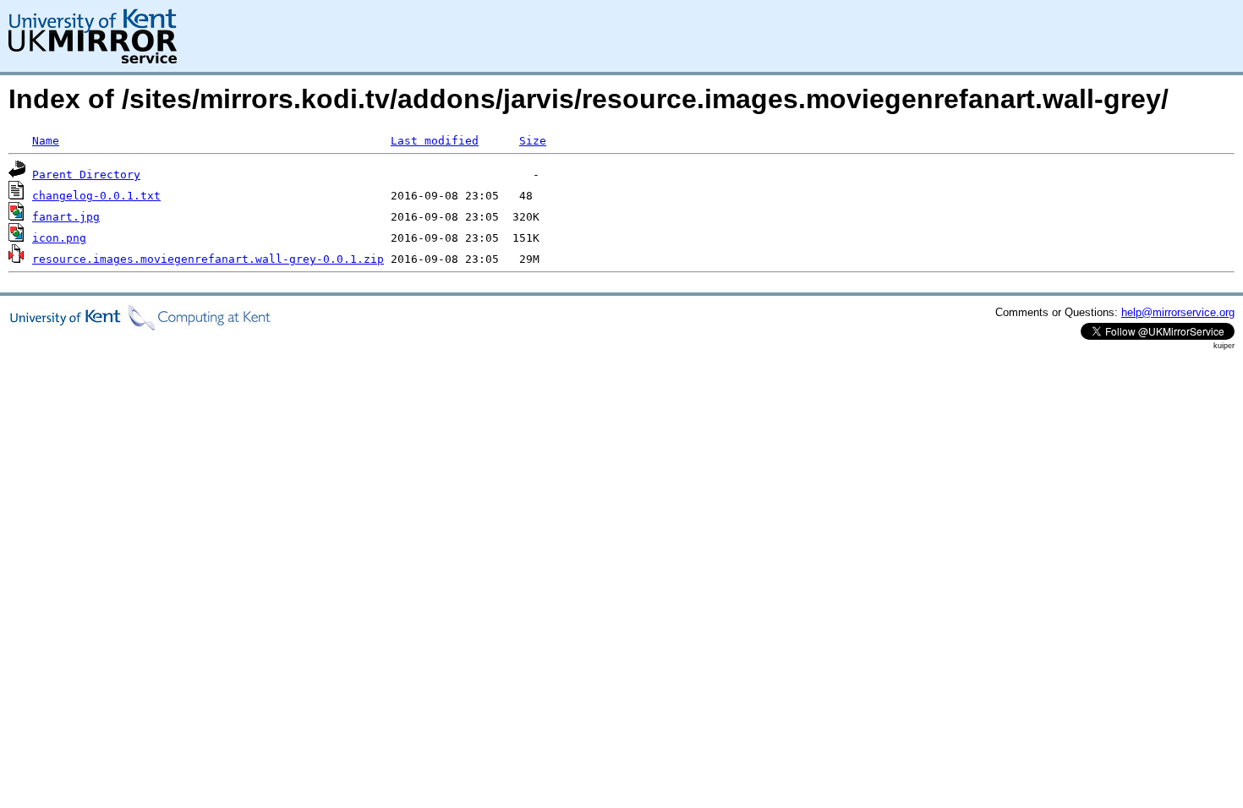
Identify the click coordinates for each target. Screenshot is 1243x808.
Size (532, 140)
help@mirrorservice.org (1178, 312)
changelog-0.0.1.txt (96, 195)
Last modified (435, 140)
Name (45, 140)
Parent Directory (86, 174)
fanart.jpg (66, 216)
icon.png (59, 238)
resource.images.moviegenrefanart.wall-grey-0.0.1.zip (208, 259)
